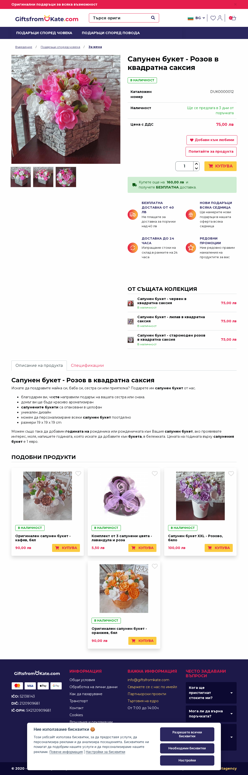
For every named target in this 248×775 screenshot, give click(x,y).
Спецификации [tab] (87, 365)
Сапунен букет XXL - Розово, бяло (195, 538)
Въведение (23, 47)
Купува (223, 166)
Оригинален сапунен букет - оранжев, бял (119, 630)
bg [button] (198, 18)
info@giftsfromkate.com (148, 680)
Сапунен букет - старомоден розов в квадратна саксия (171, 337)
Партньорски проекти (147, 694)
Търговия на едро (143, 701)
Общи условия (82, 680)
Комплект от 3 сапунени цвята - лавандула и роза (122, 538)
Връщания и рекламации (91, 722)
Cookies (76, 715)
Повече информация (66, 752)
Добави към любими (214, 140)
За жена (95, 47)
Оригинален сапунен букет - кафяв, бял (43, 538)
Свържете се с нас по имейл (152, 687)
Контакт (77, 708)
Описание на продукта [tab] (39, 365)
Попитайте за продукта (211, 151)
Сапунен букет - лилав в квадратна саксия (171, 319)
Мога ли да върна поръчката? (206, 713)
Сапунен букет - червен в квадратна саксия (161, 301)
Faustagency (225, 768)
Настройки (187, 760)
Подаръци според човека (41, 33)
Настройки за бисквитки (105, 752)
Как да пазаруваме (86, 694)
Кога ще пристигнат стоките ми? (201, 692)
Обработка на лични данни (93, 687)
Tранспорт (79, 701)
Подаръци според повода (107, 33)
